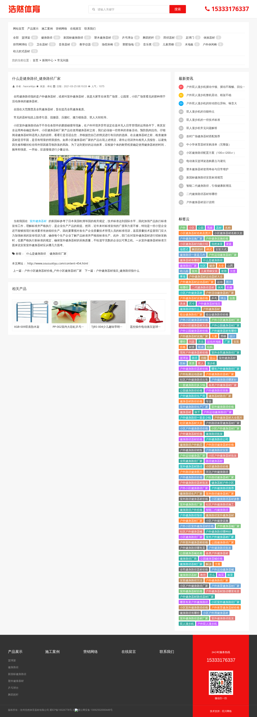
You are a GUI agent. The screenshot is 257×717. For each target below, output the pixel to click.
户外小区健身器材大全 (194, 325)
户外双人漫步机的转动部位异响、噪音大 (211, 103)
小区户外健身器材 (191, 293)
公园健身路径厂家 (222, 542)
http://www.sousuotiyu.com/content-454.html (57, 263)
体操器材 (211, 37)
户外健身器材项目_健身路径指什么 (117, 270)
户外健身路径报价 (191, 515)
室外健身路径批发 (222, 618)
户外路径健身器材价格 (220, 445)
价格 (183, 347)
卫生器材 (45, 44)
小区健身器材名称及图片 (195, 233)
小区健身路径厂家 (191, 537)
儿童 (214, 336)
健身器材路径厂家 (220, 396)
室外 (194, 271)
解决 (208, 564)
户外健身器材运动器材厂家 (197, 282)
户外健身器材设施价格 (194, 298)
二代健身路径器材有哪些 (201, 194)
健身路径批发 (214, 434)
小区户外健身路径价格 (194, 428)
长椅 (229, 287)
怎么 (212, 575)
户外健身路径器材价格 (194, 369)
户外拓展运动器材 (191, 374)
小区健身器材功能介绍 (194, 244)
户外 (183, 227)
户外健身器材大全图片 (228, 417)
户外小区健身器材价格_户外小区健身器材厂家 (53, 270)
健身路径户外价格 (191, 510)
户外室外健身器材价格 (194, 542)
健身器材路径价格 (191, 401)
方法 (201, 341)
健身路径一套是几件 (192, 255)
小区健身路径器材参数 (225, 499)
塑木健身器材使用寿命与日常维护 (207, 169)
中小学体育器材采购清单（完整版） (208, 144)
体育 (230, 575)
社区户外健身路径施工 (220, 504)
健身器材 (185, 412)
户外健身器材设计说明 (200, 202)
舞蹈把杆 (150, 37)
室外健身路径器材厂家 (194, 618)
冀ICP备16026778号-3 (62, 710)
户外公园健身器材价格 (194, 331)
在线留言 (75, 28)
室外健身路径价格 (222, 407)
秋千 (197, 412)
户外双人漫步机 (207, 624)
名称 (228, 227)
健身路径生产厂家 (191, 493)
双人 (201, 363)
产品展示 (33, 28)
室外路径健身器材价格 (194, 499)
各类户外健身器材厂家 (223, 385)
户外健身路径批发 (220, 548)
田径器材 (172, 37)
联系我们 (90, 28)
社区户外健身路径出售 (194, 379)
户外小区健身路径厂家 (194, 488)
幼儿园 (184, 271)
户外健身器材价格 (191, 434)
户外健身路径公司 (217, 439)
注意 (233, 271)
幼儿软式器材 (24, 51)
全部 (16, 37)
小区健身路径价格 (217, 466)
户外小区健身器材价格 (194, 320)
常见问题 (62, 60)
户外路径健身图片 (191, 472)
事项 (183, 276)
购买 (221, 575)
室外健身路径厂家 (191, 504)
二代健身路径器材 (203, 287)
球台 (223, 298)
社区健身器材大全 (191, 423)
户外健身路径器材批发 (194, 482)
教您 (203, 575)
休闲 (220, 287)
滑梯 (223, 336)
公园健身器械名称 (191, 553)
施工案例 (47, 28)
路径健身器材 (214, 461)
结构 (210, 347)
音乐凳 (150, 44)
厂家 (227, 341)
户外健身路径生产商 (192, 396)
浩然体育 (217, 244)
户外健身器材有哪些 (224, 331)
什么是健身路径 (36, 253)
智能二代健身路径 (217, 510)
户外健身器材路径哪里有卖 (223, 591)
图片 (229, 282)
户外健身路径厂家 (217, 580)
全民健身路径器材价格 (194, 569)
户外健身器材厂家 (191, 520)
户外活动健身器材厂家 (220, 293)
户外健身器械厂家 (228, 526)
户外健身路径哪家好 (224, 379)
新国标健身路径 (76, 37)
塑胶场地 (130, 44)
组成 (201, 347)
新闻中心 (47, 60)
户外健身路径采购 (217, 390)
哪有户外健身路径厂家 (225, 369)
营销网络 (61, 28)
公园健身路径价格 (191, 390)
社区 (203, 265)
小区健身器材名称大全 (228, 233)
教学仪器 (88, 44)
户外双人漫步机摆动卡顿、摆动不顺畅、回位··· (215, 87)
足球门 (192, 37)
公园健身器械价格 (211, 558)
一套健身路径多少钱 (192, 385)
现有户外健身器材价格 (194, 352)
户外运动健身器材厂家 (223, 255)
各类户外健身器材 (217, 553)
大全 (221, 265)
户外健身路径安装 (217, 450)
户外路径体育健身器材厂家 (223, 423)
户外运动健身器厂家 (192, 455)
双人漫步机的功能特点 (200, 111)
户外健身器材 (211, 309)
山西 (230, 265)
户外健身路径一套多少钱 (195, 417)
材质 (192, 347)
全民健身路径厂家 (191, 461)
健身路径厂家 (58, 253)
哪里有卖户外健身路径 (194, 602)
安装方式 (221, 249)
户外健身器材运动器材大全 (206, 276)
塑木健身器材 (105, 37)
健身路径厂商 (188, 558)
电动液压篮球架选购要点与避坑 (206, 161)
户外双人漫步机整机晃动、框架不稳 (208, 95)
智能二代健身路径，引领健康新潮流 (208, 185)
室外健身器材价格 (191, 591)
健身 (212, 265)
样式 (209, 249)
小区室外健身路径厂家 (225, 602)
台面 (232, 298)
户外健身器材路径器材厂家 (197, 596)
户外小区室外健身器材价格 (197, 526)
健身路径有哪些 (190, 613)
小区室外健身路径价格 (194, 607)
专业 (208, 401)
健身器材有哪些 (190, 260)
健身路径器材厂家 (191, 564)
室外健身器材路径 (191, 466)
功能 (203, 358)
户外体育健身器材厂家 (225, 586)
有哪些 (184, 287)
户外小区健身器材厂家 (225, 320)
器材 (219, 227)
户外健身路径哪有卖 (192, 548)
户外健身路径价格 (191, 477)
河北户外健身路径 (217, 472)
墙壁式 (184, 249)
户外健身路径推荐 (222, 488)
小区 (192, 227)
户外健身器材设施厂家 (194, 336)
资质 (192, 363)
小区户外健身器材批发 (223, 455)
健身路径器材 (188, 575)
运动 (220, 282)
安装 (236, 341)
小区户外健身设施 (217, 520)
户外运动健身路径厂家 (218, 412)
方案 (217, 564)
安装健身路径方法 (191, 580)
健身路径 (49, 37)
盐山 (212, 358)
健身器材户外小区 (222, 482)
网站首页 (18, 28)
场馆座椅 (109, 44)
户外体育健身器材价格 (225, 607)
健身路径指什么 (190, 309)
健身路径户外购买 (191, 445)
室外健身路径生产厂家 (194, 407)
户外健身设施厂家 (191, 238)
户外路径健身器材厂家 (220, 477)
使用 (224, 271)
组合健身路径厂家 (191, 314)
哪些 (183, 341)
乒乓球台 (130, 37)
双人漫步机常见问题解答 (201, 128)
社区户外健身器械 (191, 531)
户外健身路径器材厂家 (220, 374)
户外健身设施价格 (217, 238)
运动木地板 (214, 341)
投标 (183, 363)
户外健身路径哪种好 (218, 531)
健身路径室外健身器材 (220, 515)
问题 (192, 341)
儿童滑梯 (171, 44)
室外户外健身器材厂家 (220, 537)
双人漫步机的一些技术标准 (203, 120)
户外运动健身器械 (222, 569)
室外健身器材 (227, 358)
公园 (201, 227)
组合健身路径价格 (217, 314)
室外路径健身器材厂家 (220, 493)
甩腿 (210, 227)
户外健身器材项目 (209, 303)
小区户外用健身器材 (215, 613)
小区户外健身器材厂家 (225, 428)
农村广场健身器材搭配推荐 (203, 136)
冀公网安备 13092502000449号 (95, 710)
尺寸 (192, 303)
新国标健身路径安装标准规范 (204, 177)
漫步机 (211, 363)
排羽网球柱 (22, 44)
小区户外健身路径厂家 (194, 586)
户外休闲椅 (212, 44)
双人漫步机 (187, 624)
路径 (194, 358)
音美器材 (66, 44)
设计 (232, 336)
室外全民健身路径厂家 (225, 352)
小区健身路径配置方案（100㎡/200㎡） (211, 153)
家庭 (229, 244)
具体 (183, 303)
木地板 (191, 44)
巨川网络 (227, 711)
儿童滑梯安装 (209, 271)
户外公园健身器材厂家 (225, 325)
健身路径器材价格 (191, 439)
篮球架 (29, 37)
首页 (35, 60)
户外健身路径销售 (191, 450)
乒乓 (214, 298)
